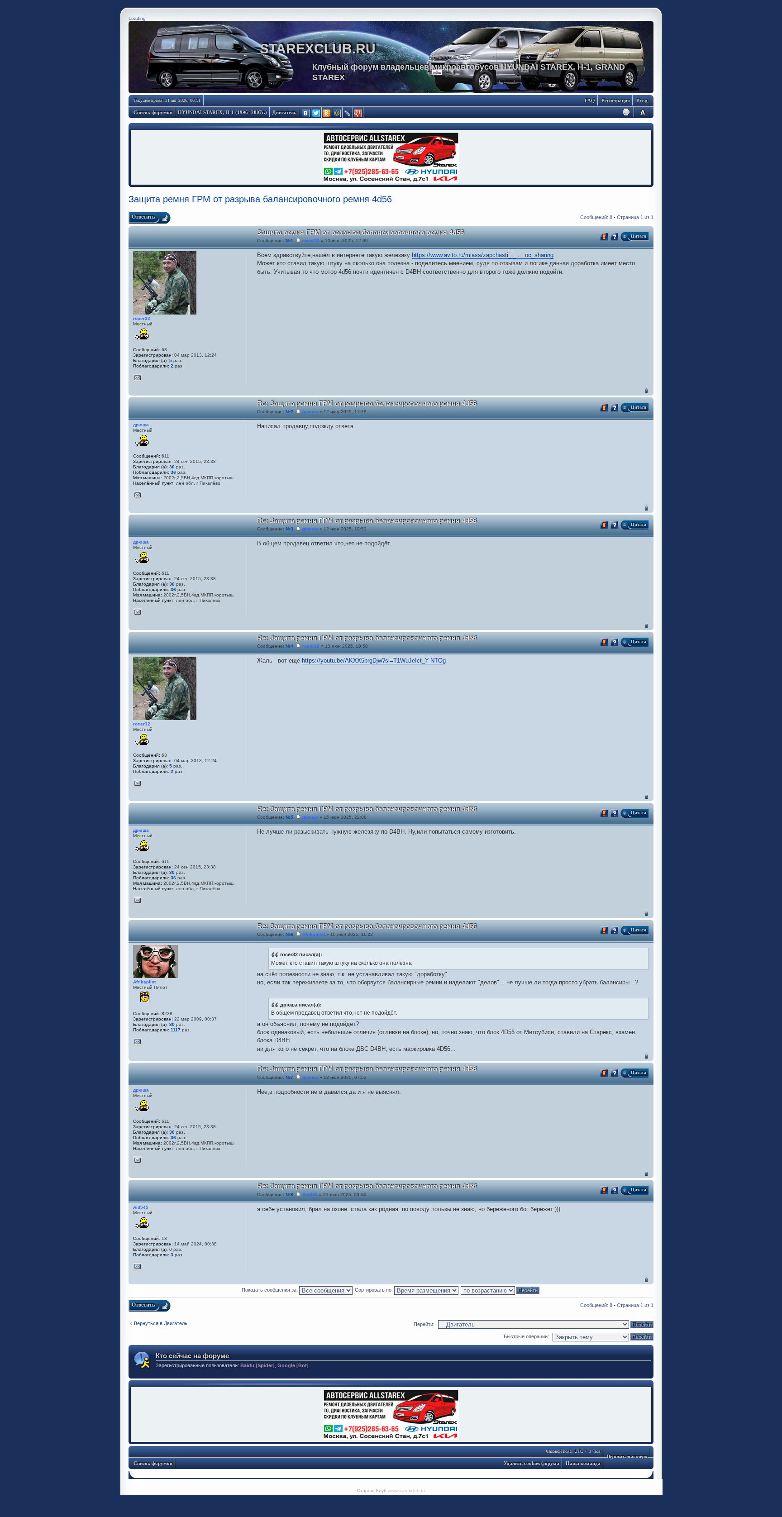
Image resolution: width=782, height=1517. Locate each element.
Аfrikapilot (313, 934)
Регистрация (615, 100)
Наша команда (583, 1463)
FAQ (590, 100)
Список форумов (153, 112)
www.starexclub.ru (406, 1490)
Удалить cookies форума (531, 1463)
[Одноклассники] (327, 113)
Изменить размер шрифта (642, 112)
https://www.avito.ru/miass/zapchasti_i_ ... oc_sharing (482, 255)
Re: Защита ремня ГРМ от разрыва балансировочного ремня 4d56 (367, 403)
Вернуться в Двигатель (160, 1323)
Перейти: (424, 1324)
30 (172, 466)
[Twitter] (316, 113)
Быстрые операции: (526, 1336)
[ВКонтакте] (306, 113)
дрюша (310, 411)
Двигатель (284, 112)
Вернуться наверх (646, 390)
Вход (642, 100)
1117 (176, 1029)
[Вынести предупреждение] (604, 236)
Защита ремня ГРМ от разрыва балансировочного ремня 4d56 (260, 199)
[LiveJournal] (348, 113)
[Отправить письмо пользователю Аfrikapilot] (137, 1041)
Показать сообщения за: (270, 1290)
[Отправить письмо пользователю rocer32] (137, 377)
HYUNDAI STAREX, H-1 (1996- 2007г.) (222, 112)
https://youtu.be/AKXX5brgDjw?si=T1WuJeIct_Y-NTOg (374, 660)
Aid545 (310, 1194)
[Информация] (614, 236)
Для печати (626, 112)
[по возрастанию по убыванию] (500, 1290)
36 (173, 472)
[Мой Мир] (337, 113)
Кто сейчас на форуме (192, 1356)
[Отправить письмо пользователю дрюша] (137, 495)
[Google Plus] (358, 113)
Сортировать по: (374, 1290)
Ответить (143, 217)
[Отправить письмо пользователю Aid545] (137, 1266)
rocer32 (310, 240)
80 (172, 1024)
